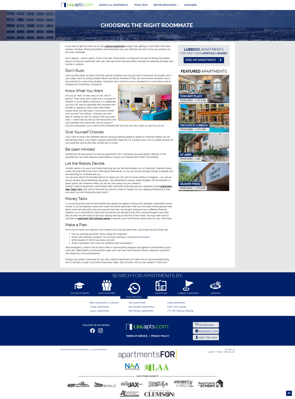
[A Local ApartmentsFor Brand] (147, 354)
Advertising (206, 325)
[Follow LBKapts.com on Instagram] (100, 331)
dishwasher (143, 237)
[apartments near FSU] (158, 383)
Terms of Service (136, 336)
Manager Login (208, 331)
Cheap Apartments (99, 307)
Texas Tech (141, 5)
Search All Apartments (113, 5)
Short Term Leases (176, 307)
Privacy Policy (160, 336)
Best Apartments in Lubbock (104, 302)
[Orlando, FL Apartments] (78, 383)
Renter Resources (165, 5)
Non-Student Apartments (141, 307)
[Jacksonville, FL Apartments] (132, 383)
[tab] (79, 287)
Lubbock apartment (114, 46)
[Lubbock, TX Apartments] (77, 5)
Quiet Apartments (176, 302)
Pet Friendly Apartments (141, 311)
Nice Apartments (137, 302)
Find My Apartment (201, 60)
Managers (190, 5)
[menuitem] (109, 303)
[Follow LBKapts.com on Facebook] (92, 331)
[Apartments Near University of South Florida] (183, 383)
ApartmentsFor (82, 350)
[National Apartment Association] (132, 367)
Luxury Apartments (99, 311)
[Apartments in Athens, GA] (210, 383)
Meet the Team (207, 337)
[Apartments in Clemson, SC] (159, 393)
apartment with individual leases (94, 218)
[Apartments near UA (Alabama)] (129, 393)
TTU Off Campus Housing (180, 311)
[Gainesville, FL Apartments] (105, 383)
